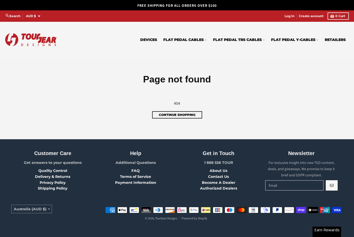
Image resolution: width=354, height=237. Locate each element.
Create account (311, 16)
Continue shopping (177, 115)
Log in (289, 16)
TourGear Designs (166, 218)
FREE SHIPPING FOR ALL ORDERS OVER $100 (177, 5)
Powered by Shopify (194, 218)
